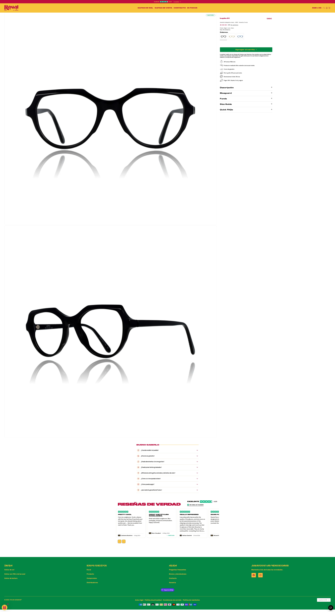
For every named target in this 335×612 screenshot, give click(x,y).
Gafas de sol (9, 570)
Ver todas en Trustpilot (196, 504)
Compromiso (92, 578)
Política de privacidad (153, 600)
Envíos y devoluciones (177, 574)
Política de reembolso (191, 600)
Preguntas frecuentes (177, 570)
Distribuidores (92, 582)
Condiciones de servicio (172, 600)
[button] (145, 8)
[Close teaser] (8, 604)
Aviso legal (139, 600)
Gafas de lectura (10, 578)
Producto (90, 574)
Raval (89, 570)
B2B (314, 8)
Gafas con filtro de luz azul (14, 574)
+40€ (234, 44)
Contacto (173, 578)
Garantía (172, 582)
